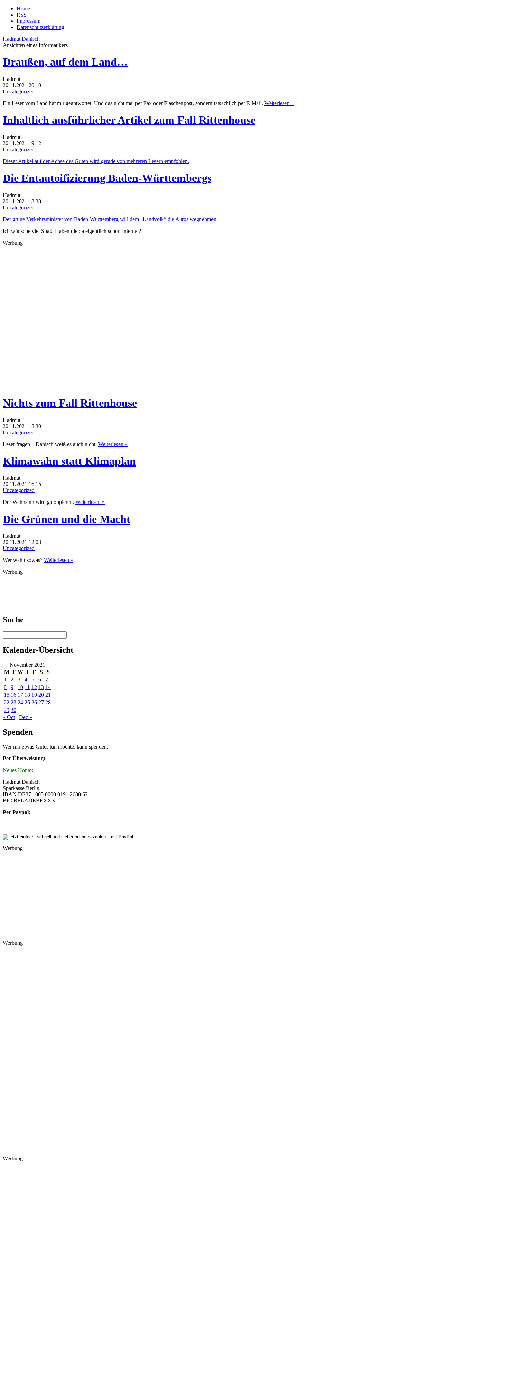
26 (34, 702)
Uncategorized (19, 91)
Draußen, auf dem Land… (65, 62)
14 (48, 687)
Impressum (28, 21)
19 (34, 695)
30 (13, 710)
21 (48, 695)
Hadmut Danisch (21, 39)
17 (20, 695)
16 (13, 695)
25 (27, 702)
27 (41, 702)
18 (27, 695)
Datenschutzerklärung (40, 27)
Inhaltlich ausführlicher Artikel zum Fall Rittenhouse (129, 120)
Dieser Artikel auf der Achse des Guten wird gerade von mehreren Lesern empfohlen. (96, 161)
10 (20, 687)
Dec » (25, 717)
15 (6, 695)
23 (13, 702)
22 (6, 702)
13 (41, 687)
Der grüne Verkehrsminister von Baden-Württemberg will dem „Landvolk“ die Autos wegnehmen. (110, 219)
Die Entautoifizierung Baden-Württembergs (107, 178)
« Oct (9, 717)
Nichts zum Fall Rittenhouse (70, 403)
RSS (22, 15)
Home (23, 8)
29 (6, 710)
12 (34, 687)
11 (27, 687)
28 (48, 702)
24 (20, 702)
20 (41, 695)
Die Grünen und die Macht (66, 519)
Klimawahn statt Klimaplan (69, 461)
